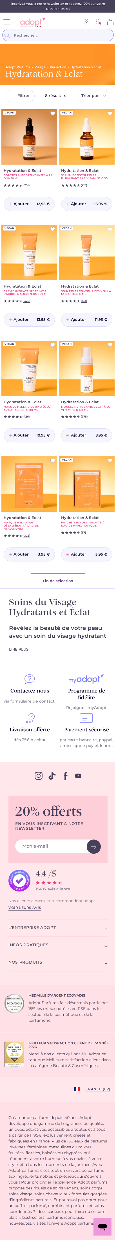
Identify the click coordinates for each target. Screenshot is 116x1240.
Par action (58, 67)
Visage (40, 67)
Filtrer (23, 96)
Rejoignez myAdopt (86, 708)
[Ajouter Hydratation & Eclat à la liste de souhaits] (52, 113)
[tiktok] (52, 776)
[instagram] (38, 776)
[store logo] (31, 22)
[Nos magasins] (86, 22)
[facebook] (65, 776)
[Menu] (7, 22)
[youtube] (78, 776)
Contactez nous (29, 691)
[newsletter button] (94, 847)
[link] (97, 22)
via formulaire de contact (29, 701)
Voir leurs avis (24, 907)
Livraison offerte (30, 729)
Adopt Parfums (18, 67)
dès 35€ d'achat (30, 740)
